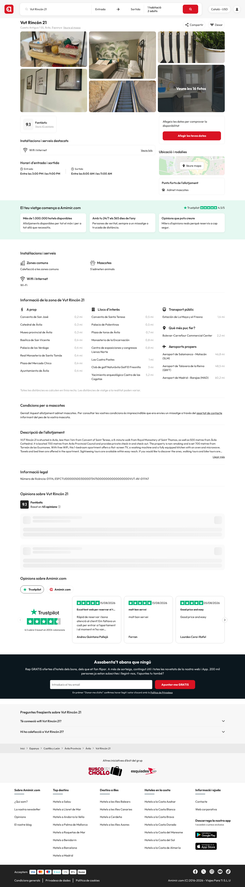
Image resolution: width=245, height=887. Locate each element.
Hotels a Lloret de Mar (67, 809)
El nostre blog (23, 824)
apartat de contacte (209, 413)
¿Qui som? (21, 801)
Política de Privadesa (161, 692)
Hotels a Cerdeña (111, 817)
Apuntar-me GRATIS (175, 684)
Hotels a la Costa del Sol (160, 840)
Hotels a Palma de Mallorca (70, 824)
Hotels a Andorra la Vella (68, 817)
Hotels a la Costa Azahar (160, 801)
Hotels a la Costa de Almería (163, 847)
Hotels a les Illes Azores (114, 824)
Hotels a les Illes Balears (115, 801)
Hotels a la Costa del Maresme (164, 832)
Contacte (201, 801)
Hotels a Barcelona (65, 847)
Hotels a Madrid (63, 855)
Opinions (20, 817)
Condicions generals (27, 880)
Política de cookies (88, 880)
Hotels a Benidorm (65, 840)
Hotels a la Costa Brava (159, 817)
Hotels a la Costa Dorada (160, 824)
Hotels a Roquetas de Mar (69, 832)
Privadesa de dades (58, 880)
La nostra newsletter (27, 809)
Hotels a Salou (62, 801)
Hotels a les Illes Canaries (116, 809)
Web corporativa (206, 809)
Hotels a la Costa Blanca (160, 809)
